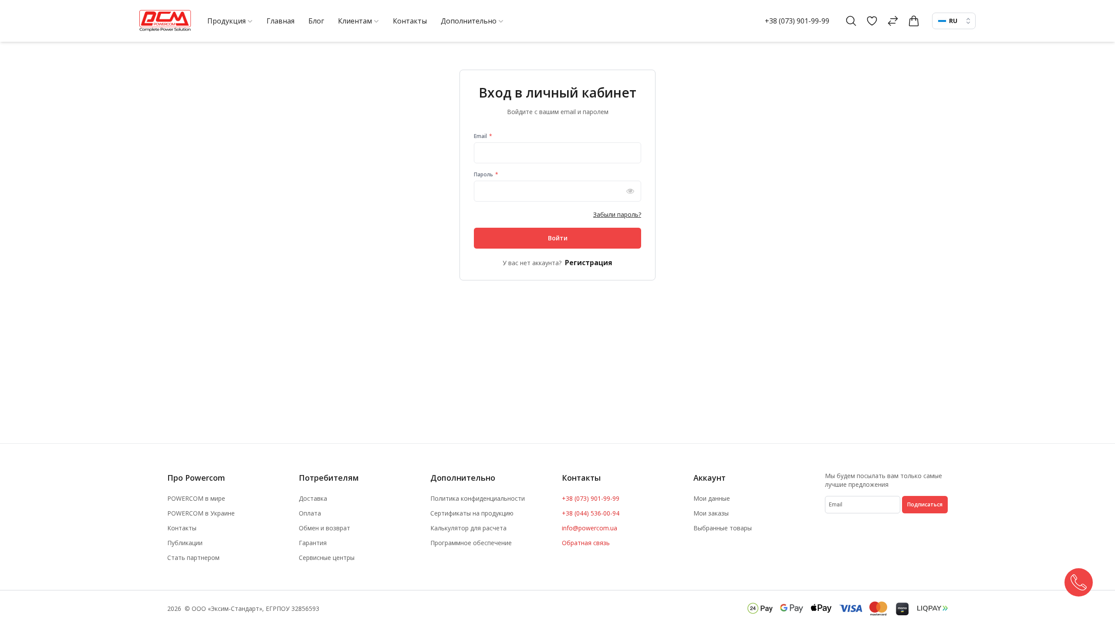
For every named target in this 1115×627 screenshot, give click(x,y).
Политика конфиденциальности (477, 498)
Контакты (181, 528)
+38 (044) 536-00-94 (590, 513)
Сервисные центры (327, 557)
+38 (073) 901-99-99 (797, 21)
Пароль (484, 174)
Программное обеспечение (471, 543)
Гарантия (313, 543)
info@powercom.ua (589, 528)
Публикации (185, 543)
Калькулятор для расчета (468, 528)
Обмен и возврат (324, 528)
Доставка (313, 498)
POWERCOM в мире (196, 498)
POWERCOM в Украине (201, 513)
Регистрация (588, 262)
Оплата (310, 513)
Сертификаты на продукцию (472, 513)
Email (481, 136)
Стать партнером (193, 557)
